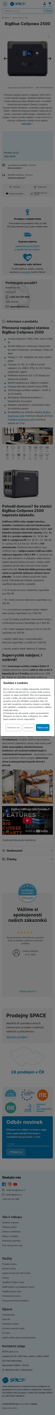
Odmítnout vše (13, 727)
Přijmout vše (42, 727)
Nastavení (28, 727)
